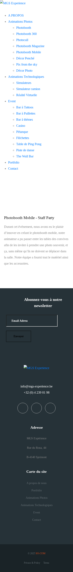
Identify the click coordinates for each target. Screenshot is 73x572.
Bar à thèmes (24, 119)
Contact (13, 168)
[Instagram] (36, 408)
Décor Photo (24, 70)
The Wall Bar (24, 156)
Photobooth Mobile (28, 52)
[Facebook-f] (22, 408)
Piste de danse (25, 150)
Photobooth (23, 27)
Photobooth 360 (26, 34)
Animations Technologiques (26, 76)
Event (12, 101)
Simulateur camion (28, 89)
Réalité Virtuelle (26, 95)
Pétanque (22, 132)
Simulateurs (23, 83)
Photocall (22, 40)
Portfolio (13, 162)
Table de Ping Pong (28, 144)
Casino (20, 125)
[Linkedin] (50, 408)
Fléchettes (22, 138)
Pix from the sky (26, 64)
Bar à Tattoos (24, 107)
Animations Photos (20, 21)
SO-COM (40, 553)
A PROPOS (16, 15)
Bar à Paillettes (25, 113)
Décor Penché (25, 58)
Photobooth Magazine (30, 46)
